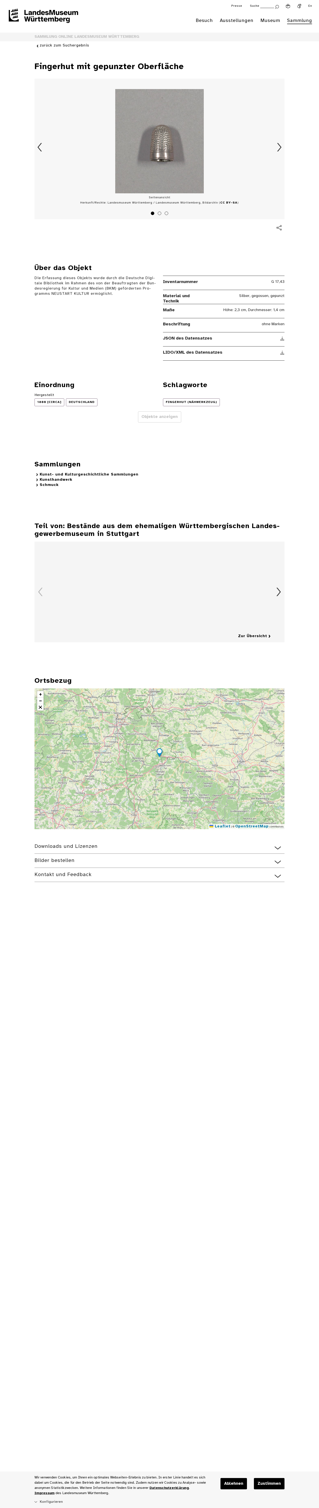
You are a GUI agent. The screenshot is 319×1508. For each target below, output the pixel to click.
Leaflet (221, 826)
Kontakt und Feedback (63, 874)
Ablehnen (233, 1483)
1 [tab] (153, 214)
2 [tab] (160, 214)
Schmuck (49, 485)
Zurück (40, 147)
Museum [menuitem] (270, 20)
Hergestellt (44, 395)
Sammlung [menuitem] (299, 20)
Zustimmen (269, 1483)
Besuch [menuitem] (204, 20)
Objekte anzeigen (159, 417)
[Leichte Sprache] (288, 6)
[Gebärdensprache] (299, 6)
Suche (254, 6)
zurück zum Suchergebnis (64, 45)
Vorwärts (279, 147)
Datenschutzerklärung (169, 1488)
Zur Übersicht (252, 636)
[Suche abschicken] (277, 6)
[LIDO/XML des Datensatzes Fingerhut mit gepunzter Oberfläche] (282, 352)
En (310, 6)
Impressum (44, 1493)
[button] (159, 753)
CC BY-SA (228, 202)
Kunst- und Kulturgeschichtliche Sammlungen (89, 474)
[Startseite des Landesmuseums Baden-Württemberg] (43, 19)
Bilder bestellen (55, 860)
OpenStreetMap (252, 826)
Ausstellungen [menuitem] (236, 20)
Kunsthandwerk (56, 480)
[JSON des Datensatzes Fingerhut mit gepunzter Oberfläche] (282, 338)
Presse (236, 6)
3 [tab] (167, 214)
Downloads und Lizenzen (66, 846)
